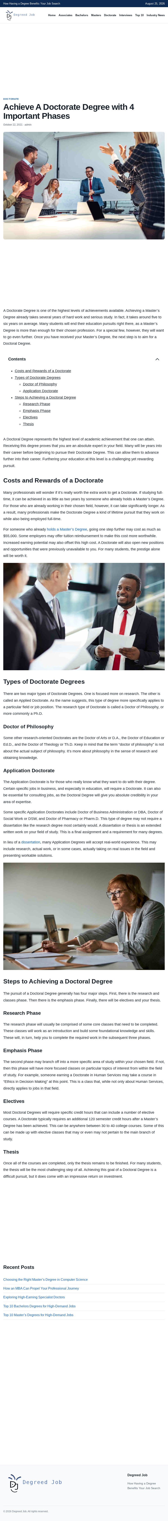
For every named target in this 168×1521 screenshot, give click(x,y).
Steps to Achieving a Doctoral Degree (45, 397)
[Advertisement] (84, 56)
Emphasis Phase (37, 411)
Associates (65, 15)
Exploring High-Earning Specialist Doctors (34, 1297)
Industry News (156, 15)
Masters (96, 15)
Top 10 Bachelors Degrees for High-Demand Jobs (39, 1306)
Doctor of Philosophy (40, 384)
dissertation (30, 842)
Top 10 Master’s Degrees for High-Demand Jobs (38, 1315)
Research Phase (36, 404)
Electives (30, 417)
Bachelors (81, 15)
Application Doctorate (40, 391)
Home (52, 15)
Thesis (28, 424)
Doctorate (110, 15)
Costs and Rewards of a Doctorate (43, 371)
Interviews (125, 15)
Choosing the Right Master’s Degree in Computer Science (45, 1279)
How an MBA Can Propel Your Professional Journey (41, 1288)
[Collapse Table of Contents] (157, 359)
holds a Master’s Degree (67, 529)
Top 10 (139, 15)
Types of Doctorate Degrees (38, 378)
